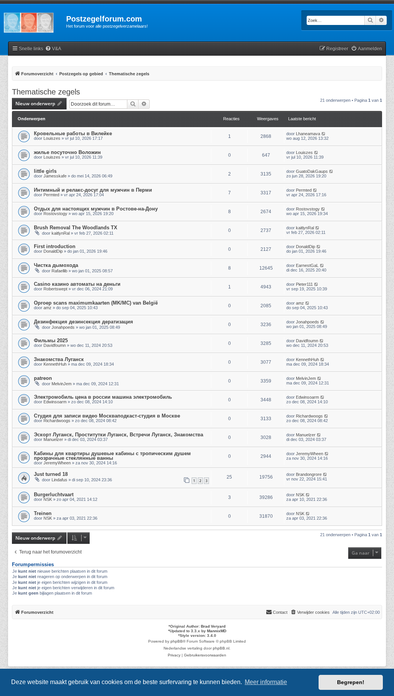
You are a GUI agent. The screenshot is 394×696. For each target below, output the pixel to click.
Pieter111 (304, 284)
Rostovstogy (55, 213)
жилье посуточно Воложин (67, 152)
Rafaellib (59, 270)
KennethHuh (55, 364)
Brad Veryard (213, 626)
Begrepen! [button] (350, 682)
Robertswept (55, 289)
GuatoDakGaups (312, 171)
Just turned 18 (51, 474)
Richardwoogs (56, 420)
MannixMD (216, 631)
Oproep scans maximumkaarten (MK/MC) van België (96, 303)
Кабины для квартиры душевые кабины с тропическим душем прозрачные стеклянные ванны (112, 456)
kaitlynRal (61, 233)
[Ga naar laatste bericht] (323, 133)
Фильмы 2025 (51, 340)
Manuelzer (53, 439)
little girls (45, 171)
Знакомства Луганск (59, 359)
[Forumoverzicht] (33, 21)
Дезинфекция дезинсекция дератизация (83, 322)
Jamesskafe (55, 176)
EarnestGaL (307, 265)
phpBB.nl (221, 648)
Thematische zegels (46, 91)
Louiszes (51, 138)
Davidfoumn (54, 345)
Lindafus (59, 479)
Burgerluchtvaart (53, 494)
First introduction (54, 246)
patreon (43, 378)
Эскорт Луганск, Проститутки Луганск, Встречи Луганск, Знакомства (118, 434)
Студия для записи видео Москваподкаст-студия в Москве (107, 416)
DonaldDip (53, 251)
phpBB (176, 641)
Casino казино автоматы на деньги (77, 284)
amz (47, 307)
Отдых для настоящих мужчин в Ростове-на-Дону (96, 209)
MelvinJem (62, 383)
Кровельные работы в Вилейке (73, 133)
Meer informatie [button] (266, 682)
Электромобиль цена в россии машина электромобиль (103, 397)
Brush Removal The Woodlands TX (75, 227)
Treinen (43, 513)
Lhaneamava (308, 133)
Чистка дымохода (56, 265)
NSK (47, 499)
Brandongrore (309, 474)
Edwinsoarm (55, 401)
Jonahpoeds (63, 327)
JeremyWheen (57, 463)
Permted (51, 194)
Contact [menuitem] (280, 612)
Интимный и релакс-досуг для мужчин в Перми (93, 190)
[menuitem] (53, 49)
